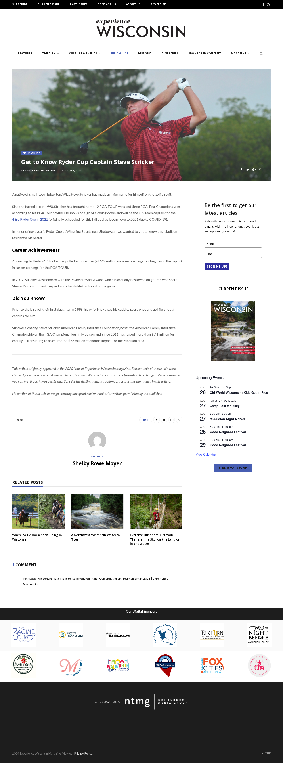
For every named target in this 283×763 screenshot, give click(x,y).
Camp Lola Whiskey (225, 405)
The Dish (48, 53)
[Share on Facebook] (241, 169)
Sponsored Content (204, 53)
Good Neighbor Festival (228, 432)
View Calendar (206, 454)
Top (267, 753)
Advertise (158, 4)
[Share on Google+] (254, 169)
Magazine (238, 53)
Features (25, 53)
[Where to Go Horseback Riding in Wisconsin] (38, 511)
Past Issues (79, 4)
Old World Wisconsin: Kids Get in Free (239, 392)
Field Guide (119, 53)
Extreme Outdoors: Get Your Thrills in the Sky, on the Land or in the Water (154, 539)
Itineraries (169, 53)
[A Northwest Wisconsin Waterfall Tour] (97, 511)
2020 (19, 419)
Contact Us (107, 4)
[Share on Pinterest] (260, 169)
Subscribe (20, 4)
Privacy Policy (83, 753)
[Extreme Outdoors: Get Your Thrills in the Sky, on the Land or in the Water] (156, 511)
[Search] (260, 53)
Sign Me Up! (217, 266)
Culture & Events (83, 53)
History (144, 53)
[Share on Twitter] (247, 169)
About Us (133, 4)
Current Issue (49, 4)
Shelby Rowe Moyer (40, 170)
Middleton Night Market (227, 419)
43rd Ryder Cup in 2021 (30, 219)
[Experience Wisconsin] (141, 28)
